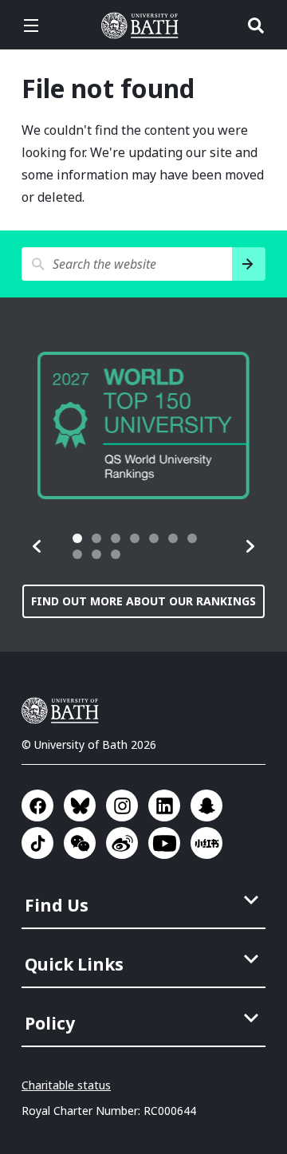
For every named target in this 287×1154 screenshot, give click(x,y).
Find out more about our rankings (143, 601)
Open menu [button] (31, 25)
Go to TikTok (37, 843)
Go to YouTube (164, 843)
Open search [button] (256, 25)
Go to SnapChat (206, 805)
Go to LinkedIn (164, 805)
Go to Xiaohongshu (206, 843)
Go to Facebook (37, 805)
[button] (37, 546)
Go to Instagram (122, 805)
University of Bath (143, 25)
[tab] (77, 538)
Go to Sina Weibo (122, 843)
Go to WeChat (80, 843)
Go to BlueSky (80, 805)
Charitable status (66, 1085)
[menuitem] (145, 900)
